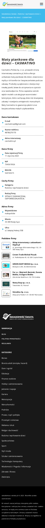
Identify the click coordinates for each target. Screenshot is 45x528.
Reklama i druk (8, 425)
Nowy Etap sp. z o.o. (21, 283)
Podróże (5, 410)
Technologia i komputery (12, 461)
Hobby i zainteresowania (12, 384)
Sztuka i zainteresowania (12, 456)
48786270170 (10, 132)
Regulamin (6, 343)
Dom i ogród (7, 368)
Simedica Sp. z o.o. (21, 292)
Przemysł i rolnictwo (10, 420)
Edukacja (5, 373)
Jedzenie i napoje (9, 389)
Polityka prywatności (11, 339)
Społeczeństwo (8, 441)
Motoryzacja (7, 399)
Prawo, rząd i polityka (11, 415)
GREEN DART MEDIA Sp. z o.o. (25, 264)
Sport (4, 446)
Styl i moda (6, 451)
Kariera (5, 394)
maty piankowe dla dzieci (21, 77)
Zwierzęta (6, 477)
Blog (4, 334)
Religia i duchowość (10, 430)
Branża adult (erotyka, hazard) (14, 363)
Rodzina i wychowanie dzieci (17, 188)
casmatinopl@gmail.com (15, 124)
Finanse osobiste (9, 379)
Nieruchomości (8, 404)
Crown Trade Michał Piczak (24, 255)
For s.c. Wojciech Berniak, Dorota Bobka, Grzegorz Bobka (27, 273)
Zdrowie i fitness (8, 472)
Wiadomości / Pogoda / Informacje (16, 466)
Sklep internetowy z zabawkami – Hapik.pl (27, 243)
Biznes (4, 358)
